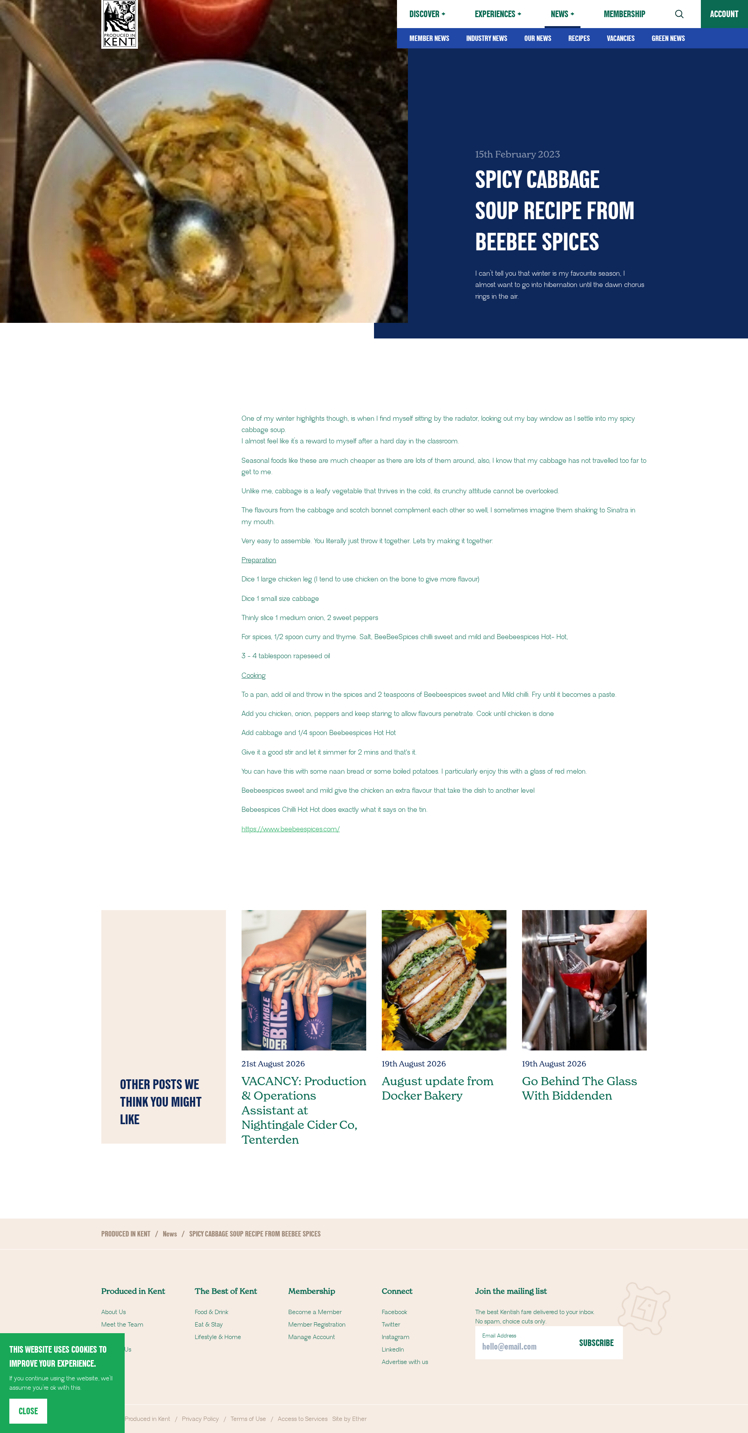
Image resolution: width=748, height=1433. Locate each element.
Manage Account (311, 1337)
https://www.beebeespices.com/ (291, 829)
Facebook (394, 1312)
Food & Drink (211, 1312)
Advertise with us (405, 1362)
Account (724, 14)
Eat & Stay (209, 1324)
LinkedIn (393, 1349)
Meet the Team (122, 1324)
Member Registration (317, 1324)
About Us (113, 1312)
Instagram (395, 1337)
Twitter (391, 1324)
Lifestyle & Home (218, 1337)
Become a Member (315, 1312)
